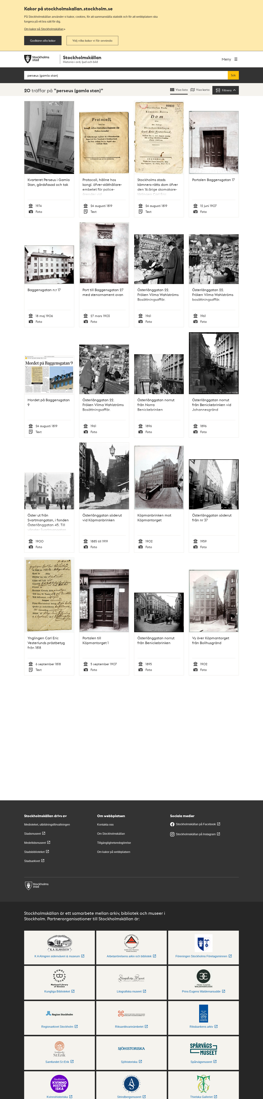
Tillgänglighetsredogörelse (114, 842)
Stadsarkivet (32, 861)
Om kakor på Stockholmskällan (44, 29)
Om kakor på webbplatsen (113, 851)
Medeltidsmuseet (35, 842)
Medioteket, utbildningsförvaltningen (47, 824)
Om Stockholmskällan (111, 833)
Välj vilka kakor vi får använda (92, 40)
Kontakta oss (105, 824)
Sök (233, 75)
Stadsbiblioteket (34, 851)
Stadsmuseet (32, 833)
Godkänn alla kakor (43, 40)
